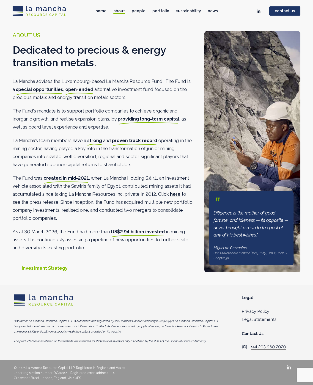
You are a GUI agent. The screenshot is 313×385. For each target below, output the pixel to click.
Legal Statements (259, 319)
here (175, 194)
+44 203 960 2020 (268, 346)
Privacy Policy (255, 311)
